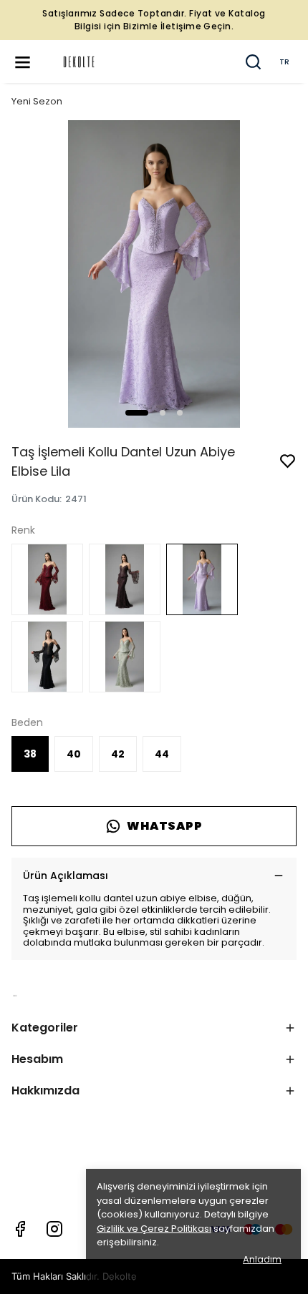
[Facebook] (20, 1228)
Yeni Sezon (36, 101)
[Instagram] (54, 1228)
